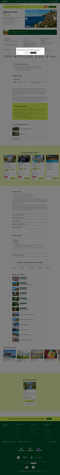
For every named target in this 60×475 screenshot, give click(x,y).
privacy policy (21, 244)
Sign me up (21, 243)
